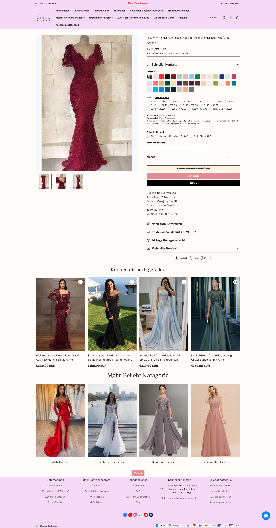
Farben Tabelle (55, 502)
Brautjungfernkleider (101, 17)
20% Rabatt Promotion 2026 (133, 17)
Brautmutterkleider (178, 10)
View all (138, 473)
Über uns (96, 485)
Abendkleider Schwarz (220, 485)
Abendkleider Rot (221, 491)
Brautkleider (82, 10)
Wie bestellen (97, 497)
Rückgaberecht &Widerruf (55, 491)
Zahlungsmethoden (55, 497)
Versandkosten (154, 53)
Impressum (138, 485)
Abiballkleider (101, 10)
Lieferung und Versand (138, 497)
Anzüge (183, 17)
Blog (138, 502)
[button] (224, 18)
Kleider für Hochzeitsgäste (70, 17)
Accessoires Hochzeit (67, 25)
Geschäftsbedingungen (97, 491)
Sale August (141, 3)
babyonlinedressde (49, 526)
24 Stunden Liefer (164, 17)
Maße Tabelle (96, 502)
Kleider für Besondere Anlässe (146, 10)
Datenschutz (55, 485)
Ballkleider (119, 10)
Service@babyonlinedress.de (182, 498)
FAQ (138, 491)
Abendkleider (62, 10)
